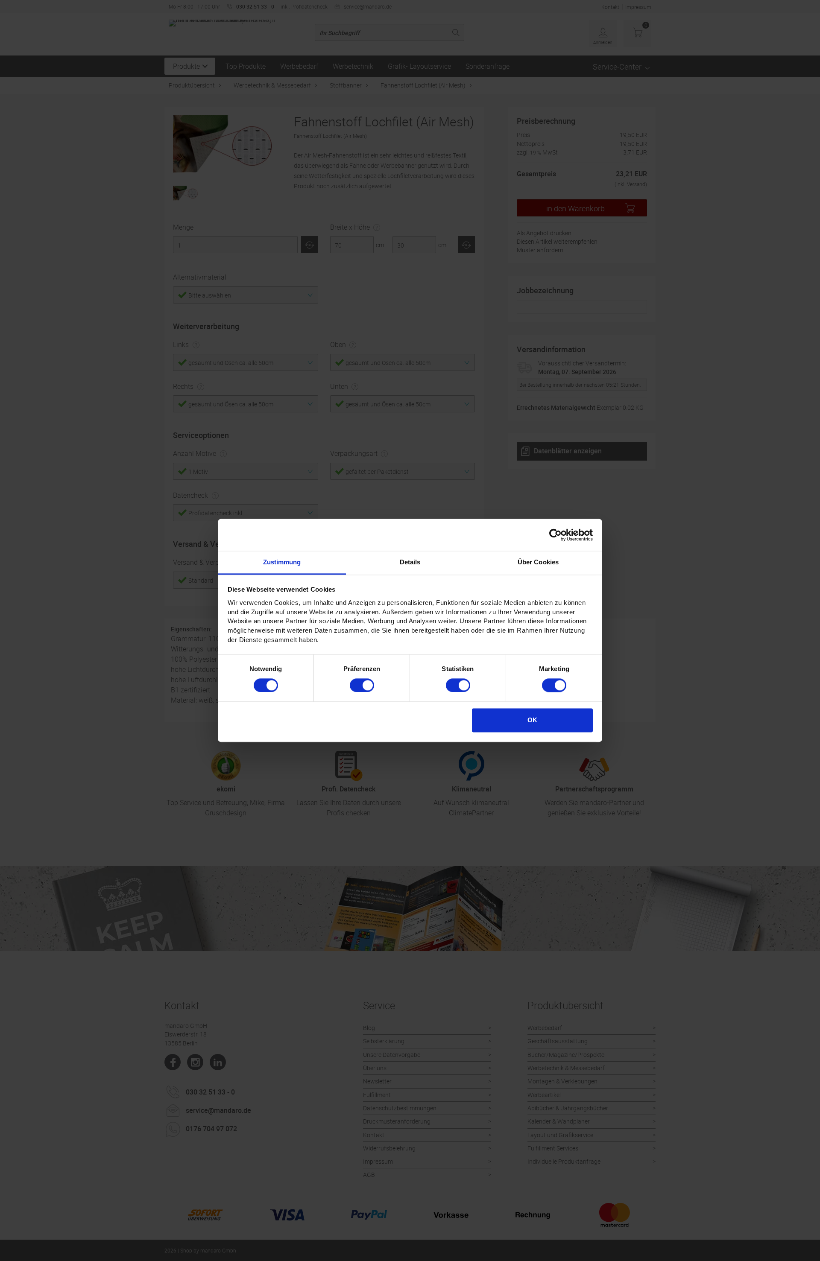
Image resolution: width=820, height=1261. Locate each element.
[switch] (362, 685)
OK (532, 720)
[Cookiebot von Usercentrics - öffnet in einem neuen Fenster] (555, 534)
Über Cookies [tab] (538, 562)
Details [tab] (410, 562)
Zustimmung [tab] (282, 562)
